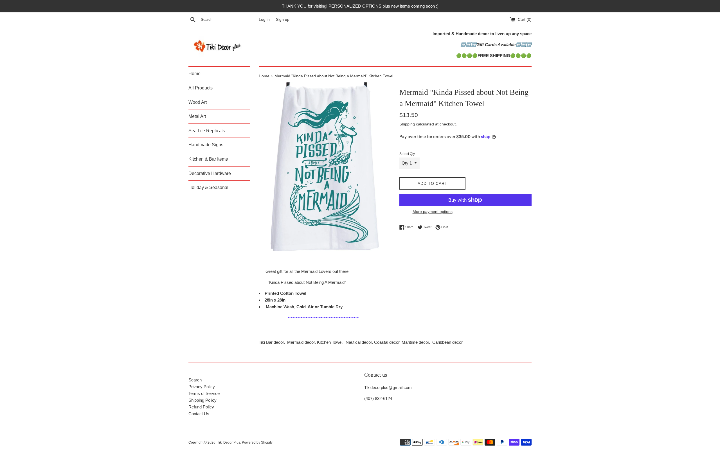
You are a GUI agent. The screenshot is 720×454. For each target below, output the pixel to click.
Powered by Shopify (257, 442)
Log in (264, 19)
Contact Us (198, 413)
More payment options (433, 211)
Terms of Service (204, 393)
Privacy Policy (201, 386)
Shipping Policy (202, 400)
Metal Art (197, 116)
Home (194, 73)
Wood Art (197, 102)
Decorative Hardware (209, 173)
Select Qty (407, 154)
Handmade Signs (205, 144)
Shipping (407, 124)
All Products (200, 88)
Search (195, 379)
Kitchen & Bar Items (208, 159)
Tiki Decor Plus (228, 442)
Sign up (282, 19)
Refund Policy (201, 406)
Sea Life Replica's (206, 130)
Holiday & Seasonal (208, 187)
